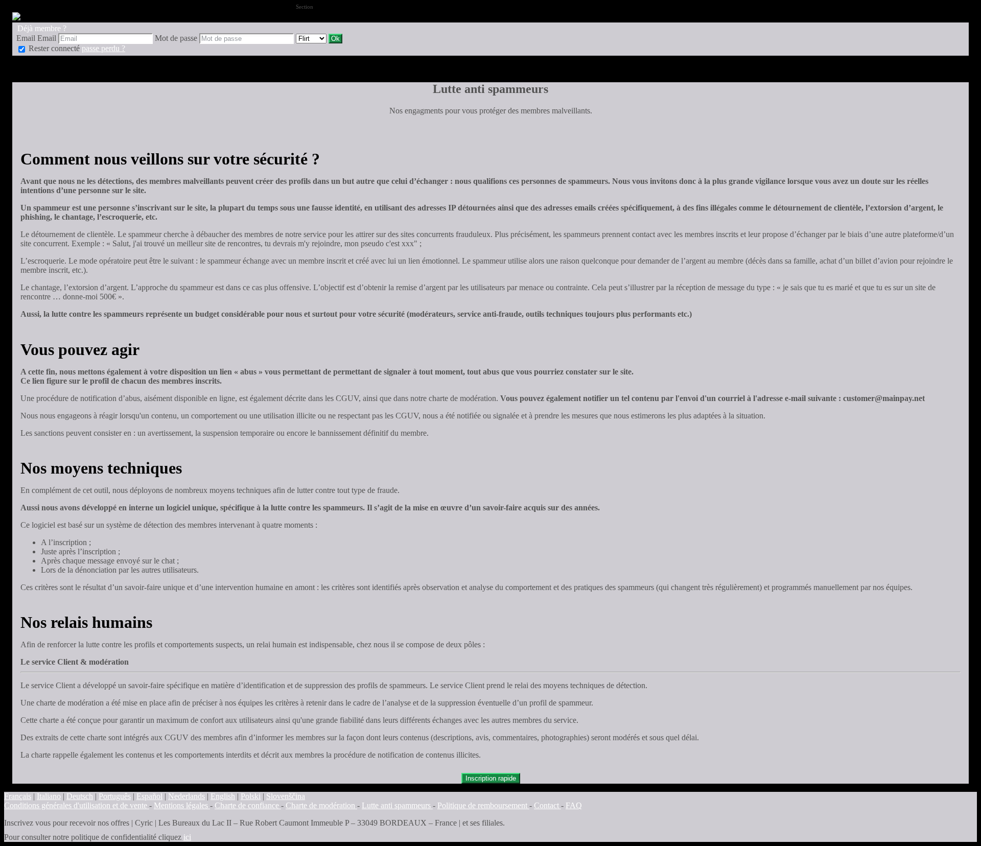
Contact (547, 805)
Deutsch (79, 796)
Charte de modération (321, 805)
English (223, 796)
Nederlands (186, 796)
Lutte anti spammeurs (397, 805)
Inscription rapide (490, 778)
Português (115, 796)
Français (17, 796)
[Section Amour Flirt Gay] (312, 38)
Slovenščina (285, 796)
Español (149, 796)
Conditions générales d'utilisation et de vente (76, 805)
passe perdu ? (103, 48)
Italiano (49, 796)
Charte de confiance (248, 805)
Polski (251, 796)
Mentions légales (182, 805)
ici (187, 837)
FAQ (574, 805)
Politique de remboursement (483, 805)
